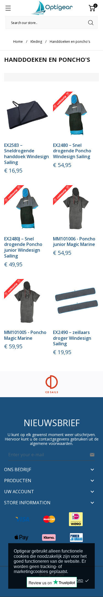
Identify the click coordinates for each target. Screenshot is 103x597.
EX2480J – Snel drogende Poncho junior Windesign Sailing (23, 247)
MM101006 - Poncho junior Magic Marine (74, 242)
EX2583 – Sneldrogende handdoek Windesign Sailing (26, 153)
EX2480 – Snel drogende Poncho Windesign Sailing (72, 151)
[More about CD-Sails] (51, 384)
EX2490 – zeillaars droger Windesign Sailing (72, 338)
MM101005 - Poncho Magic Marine (25, 335)
